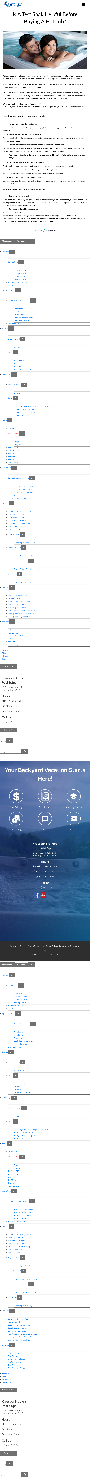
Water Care (6, 468)
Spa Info (5, 503)
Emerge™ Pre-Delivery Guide (25, 412)
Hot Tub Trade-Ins (15, 639)
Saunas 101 (18, 363)
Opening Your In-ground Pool (19, 616)
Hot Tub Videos (14, 529)
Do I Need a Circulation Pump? (19, 523)
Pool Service (13, 633)
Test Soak (12, 642)
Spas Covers (19, 312)
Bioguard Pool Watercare (18, 498)
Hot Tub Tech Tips (15, 526)
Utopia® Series (20, 270)
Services (5, 621)
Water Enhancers (20, 495)
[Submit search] (24, 751)
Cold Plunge (6, 374)
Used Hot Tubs (13, 285)
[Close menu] (31, 241)
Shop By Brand (14, 339)
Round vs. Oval (14, 599)
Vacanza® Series (20, 276)
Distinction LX (13, 451)
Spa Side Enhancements (23, 318)
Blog (4, 653)
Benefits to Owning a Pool (18, 596)
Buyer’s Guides (14, 534)
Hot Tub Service (14, 630)
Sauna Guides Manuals (22, 369)
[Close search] (9, 740)
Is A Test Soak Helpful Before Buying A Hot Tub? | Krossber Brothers (13, 4)
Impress (11, 454)
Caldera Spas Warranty (23, 582)
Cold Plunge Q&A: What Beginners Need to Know (33, 406)
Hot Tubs (5, 252)
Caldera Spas (13, 262)
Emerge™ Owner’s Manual (24, 409)
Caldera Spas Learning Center (19, 511)
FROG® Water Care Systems (25, 492)
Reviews (5, 650)
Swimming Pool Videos (17, 608)
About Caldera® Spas (49, 946)
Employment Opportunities (70, 946)
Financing (16, 829)
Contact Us (6, 659)
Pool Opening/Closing (16, 645)
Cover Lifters (19, 315)
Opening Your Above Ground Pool (21, 614)
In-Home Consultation (16, 636)
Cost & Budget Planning (17, 520)
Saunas (5, 329)
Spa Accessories (8, 290)
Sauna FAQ (18, 366)
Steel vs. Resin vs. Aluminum (19, 601)
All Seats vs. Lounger (16, 517)
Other (10, 352)
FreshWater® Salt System (24, 489)
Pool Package (13, 463)
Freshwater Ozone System (24, 486)
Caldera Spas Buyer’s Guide (24, 543)
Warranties (12, 574)
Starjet (16, 442)
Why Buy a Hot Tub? (16, 514)
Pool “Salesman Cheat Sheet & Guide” (23, 610)
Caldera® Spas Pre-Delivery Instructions (30, 569)
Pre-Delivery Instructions (18, 561)
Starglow (17, 445)
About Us (5, 656)
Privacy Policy (33, 946)
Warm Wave (19, 347)
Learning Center (74, 807)
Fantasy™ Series (20, 279)
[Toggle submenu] (12, 252)
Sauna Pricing (19, 360)
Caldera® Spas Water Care (18, 478)
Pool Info (5, 587)
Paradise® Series (21, 273)
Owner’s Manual (14, 547)
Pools (4, 420)
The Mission (12, 457)
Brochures (45, 807)
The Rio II (11, 460)
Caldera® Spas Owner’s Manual (26, 556)
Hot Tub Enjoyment (21, 321)
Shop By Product (14, 385)
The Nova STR (13, 448)
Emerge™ (18, 393)
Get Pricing (16, 807)
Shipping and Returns (17, 946)
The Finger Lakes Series (17, 282)
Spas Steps (18, 309)
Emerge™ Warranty (22, 415)
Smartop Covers (14, 324)
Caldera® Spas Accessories (19, 300)
